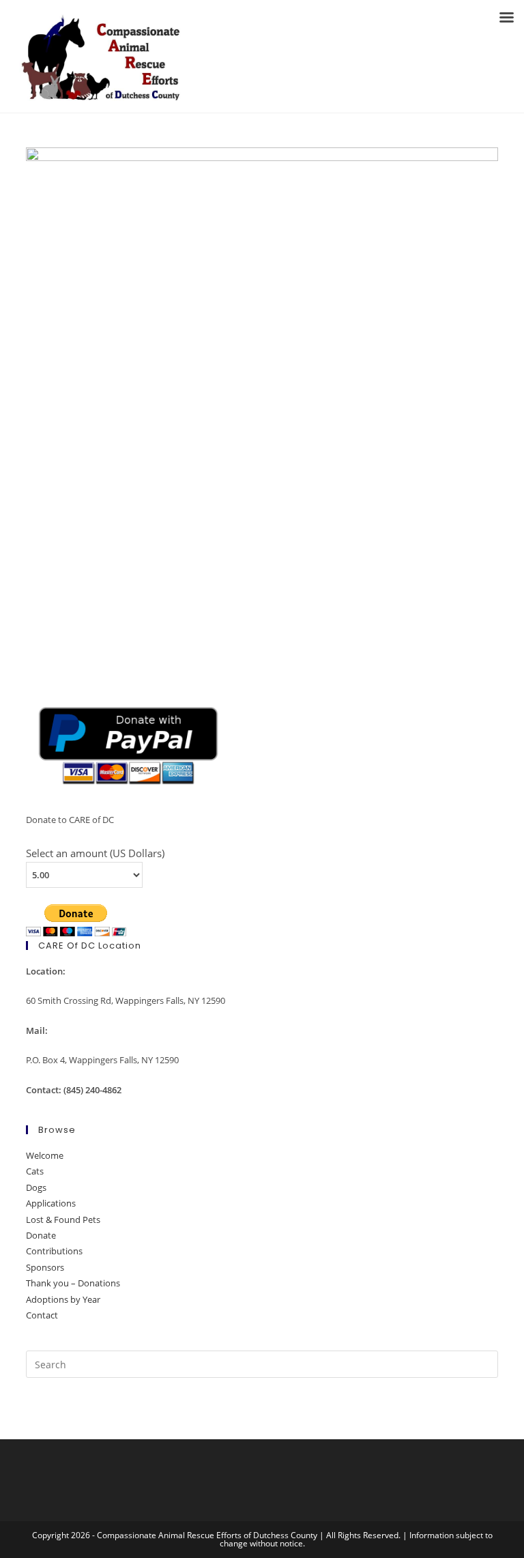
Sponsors (45, 1267)
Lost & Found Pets (63, 1219)
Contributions (54, 1251)
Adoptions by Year (63, 1299)
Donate (41, 1235)
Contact (42, 1315)
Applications (51, 1203)
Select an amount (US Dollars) (95, 853)
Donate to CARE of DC (70, 819)
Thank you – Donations (73, 1283)
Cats (35, 1171)
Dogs (36, 1187)
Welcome (44, 1155)
